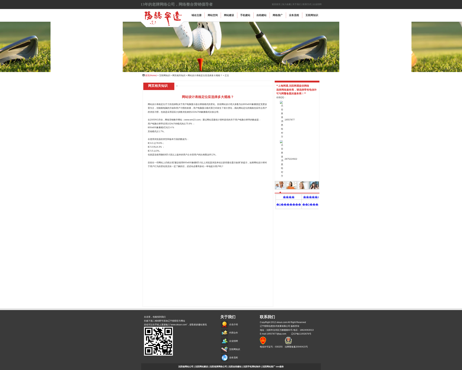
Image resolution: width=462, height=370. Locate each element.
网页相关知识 (178, 75)
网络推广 (278, 15)
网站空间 (213, 15)
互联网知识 (312, 15)
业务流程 (294, 15)
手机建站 (245, 15)
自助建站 (261, 15)
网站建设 (229, 15)
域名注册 (196, 15)
